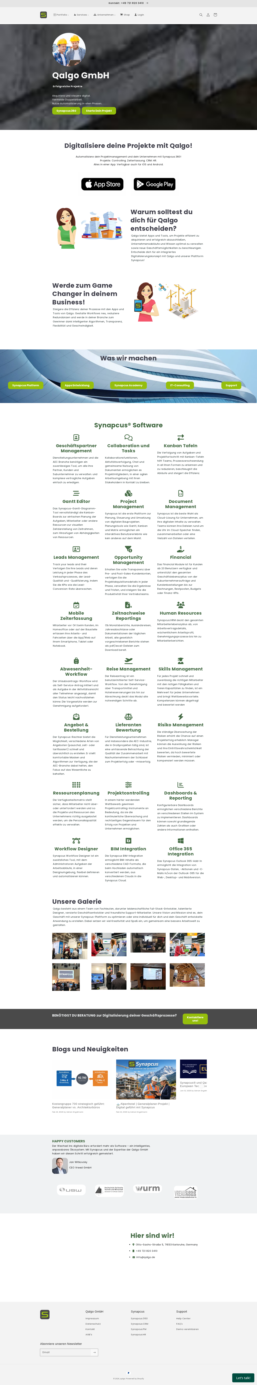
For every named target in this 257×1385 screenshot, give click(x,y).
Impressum (92, 1318)
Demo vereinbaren (187, 1329)
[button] (201, 14)
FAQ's (179, 1323)
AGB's (89, 1334)
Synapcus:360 (139, 1318)
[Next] (201, 1086)
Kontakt (90, 1329)
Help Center (183, 1318)
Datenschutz (93, 1323)
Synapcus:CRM (139, 1323)
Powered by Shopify (135, 1378)
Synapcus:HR (138, 1334)
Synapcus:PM (138, 1329)
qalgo (122, 1378)
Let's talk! (243, 1378)
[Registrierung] (94, 1352)
